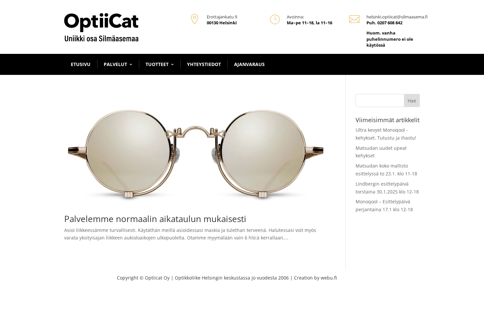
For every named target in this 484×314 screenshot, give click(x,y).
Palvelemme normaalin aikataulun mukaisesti (155, 219)
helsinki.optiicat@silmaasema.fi (397, 17)
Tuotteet (157, 64)
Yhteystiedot (204, 64)
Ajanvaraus (249, 64)
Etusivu (81, 64)
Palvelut (115, 64)
